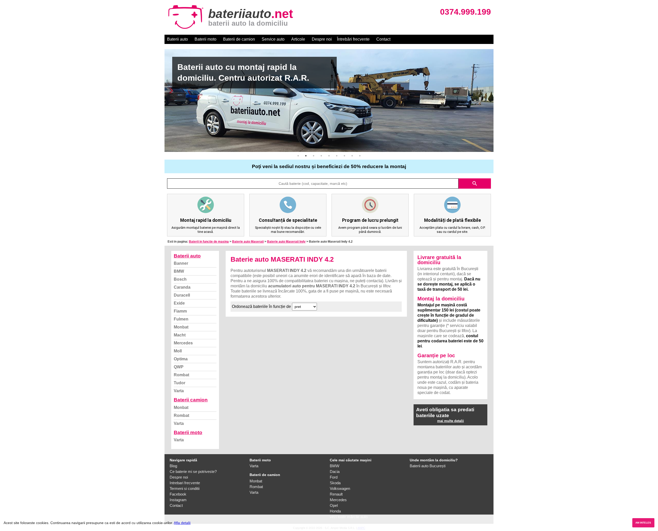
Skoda (335, 483)
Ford (333, 477)
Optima (181, 359)
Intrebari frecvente (185, 483)
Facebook (178, 494)
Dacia (335, 471)
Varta (179, 391)
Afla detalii (182, 523)
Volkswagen (340, 488)
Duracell (182, 295)
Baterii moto (205, 39)
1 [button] (298, 155)
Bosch (180, 279)
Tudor (179, 383)
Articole (298, 39)
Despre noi (322, 39)
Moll (178, 351)
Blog (173, 466)
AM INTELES (643, 522)
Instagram (178, 500)
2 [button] (305, 155)
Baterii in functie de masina (209, 241)
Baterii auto (177, 39)
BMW (179, 271)
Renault (336, 494)
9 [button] (359, 155)
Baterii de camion (239, 39)
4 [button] (321, 155)
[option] (329, 100)
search (475, 183)
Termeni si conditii (184, 488)
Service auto (273, 39)
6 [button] (336, 155)
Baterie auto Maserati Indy (286, 241)
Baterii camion (191, 399)
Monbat (181, 327)
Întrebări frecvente (353, 39)
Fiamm (180, 311)
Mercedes (183, 343)
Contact (383, 39)
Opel (334, 505)
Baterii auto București (427, 466)
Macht (180, 335)
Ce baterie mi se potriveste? (193, 471)
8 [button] (352, 155)
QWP (179, 367)
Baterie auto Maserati (248, 241)
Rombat (181, 375)
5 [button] (329, 155)
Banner (181, 263)
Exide (179, 303)
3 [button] (313, 155)
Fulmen (181, 319)
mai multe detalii (450, 421)
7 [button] (344, 155)
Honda (335, 511)
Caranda (182, 287)
